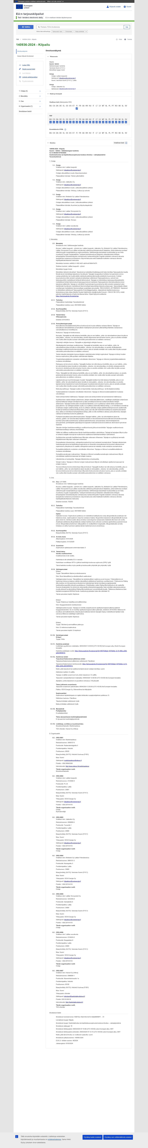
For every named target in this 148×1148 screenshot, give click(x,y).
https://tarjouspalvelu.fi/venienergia (67, 296)
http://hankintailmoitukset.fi (74, 1002)
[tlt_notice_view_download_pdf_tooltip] (50, 122)
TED (17, 39)
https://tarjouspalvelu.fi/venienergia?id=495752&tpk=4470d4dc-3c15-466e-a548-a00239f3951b (91, 652)
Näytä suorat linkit (28, 69)
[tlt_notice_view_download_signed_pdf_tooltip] (77, 108)
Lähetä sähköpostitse (29, 77)
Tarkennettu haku (57, 31)
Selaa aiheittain (80, 31)
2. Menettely (23, 96)
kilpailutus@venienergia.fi (67, 78)
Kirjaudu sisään (115, 7)
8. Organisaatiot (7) (26, 106)
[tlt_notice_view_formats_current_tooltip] (126, 143)
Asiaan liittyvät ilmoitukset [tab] (25, 56)
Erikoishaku (68, 31)
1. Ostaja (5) (23, 91)
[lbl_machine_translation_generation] (65, 129)
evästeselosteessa (54, 1139)
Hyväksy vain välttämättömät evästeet (118, 1137)
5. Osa (21, 101)
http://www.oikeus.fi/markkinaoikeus (77, 766)
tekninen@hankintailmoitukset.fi (74, 996)
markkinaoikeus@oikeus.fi (73, 760)
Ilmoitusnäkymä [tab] (22, 51)
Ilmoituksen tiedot (25, 111)
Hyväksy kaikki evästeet (92, 1137)
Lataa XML (26, 65)
